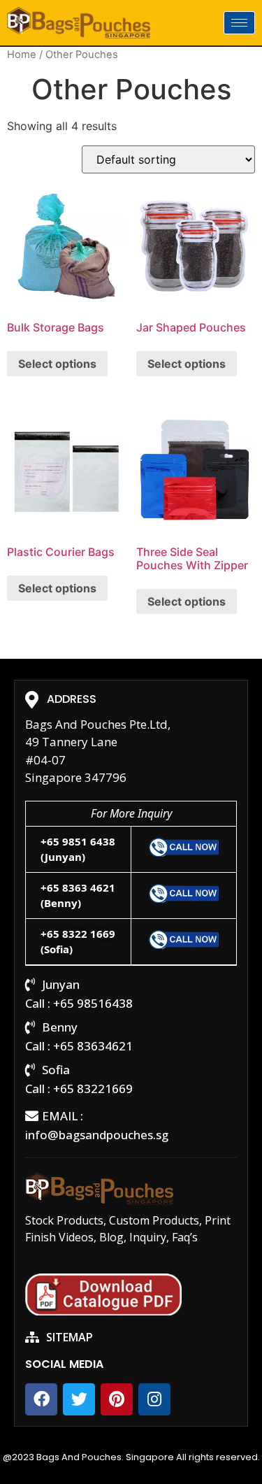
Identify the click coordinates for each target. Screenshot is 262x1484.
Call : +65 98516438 (79, 1003)
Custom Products (154, 1220)
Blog (111, 1237)
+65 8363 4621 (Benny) (78, 895)
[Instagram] (154, 1399)
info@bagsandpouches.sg (96, 1135)
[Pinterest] (117, 1399)
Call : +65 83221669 (79, 1088)
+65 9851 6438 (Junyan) (78, 849)
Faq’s (185, 1237)
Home (21, 54)
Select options (57, 364)
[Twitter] (79, 1399)
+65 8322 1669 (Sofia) (78, 942)
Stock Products (64, 1220)
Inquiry (147, 1237)
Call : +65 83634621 (79, 1046)
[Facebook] (41, 1399)
